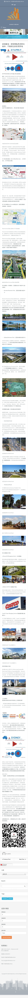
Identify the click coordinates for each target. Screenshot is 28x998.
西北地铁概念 (18, 73)
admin (9, 853)
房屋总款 (3, 912)
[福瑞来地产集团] (14, 15)
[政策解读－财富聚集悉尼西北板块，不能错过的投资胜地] (14, 60)
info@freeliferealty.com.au (17, 1)
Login (14, 4)
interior (10, 898)
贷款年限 (3, 930)
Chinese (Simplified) (4, 865)
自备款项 (3, 918)
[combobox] (14, 874)
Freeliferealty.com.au (8, 963)
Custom (5, 898)
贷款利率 (3, 924)
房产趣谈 (12, 73)
